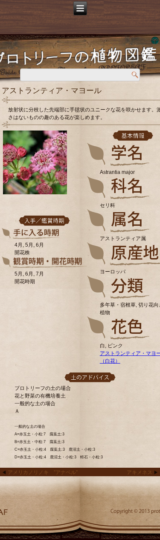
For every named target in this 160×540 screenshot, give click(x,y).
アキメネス (139, 472)
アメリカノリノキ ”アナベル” (43, 472)
